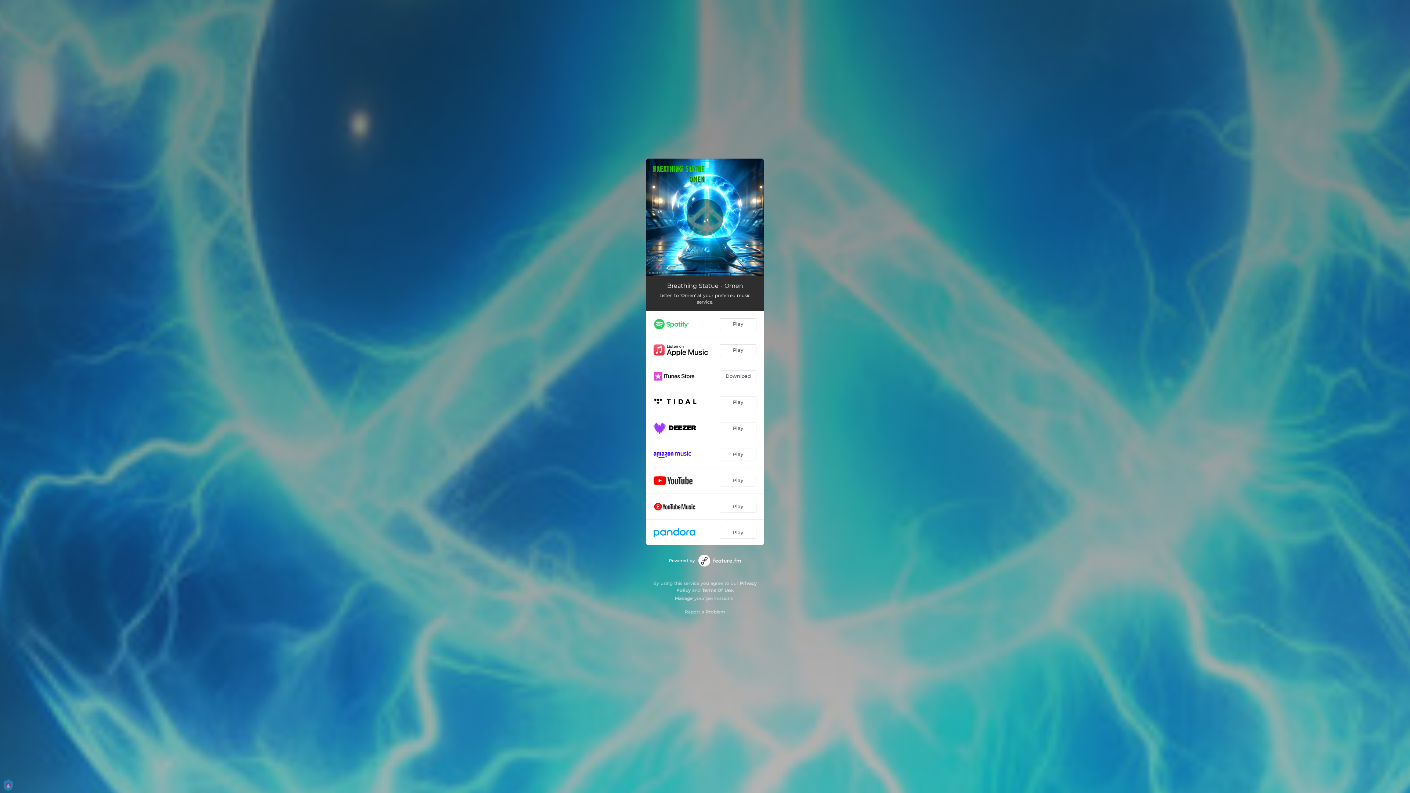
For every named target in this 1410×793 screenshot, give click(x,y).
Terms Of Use (717, 590)
